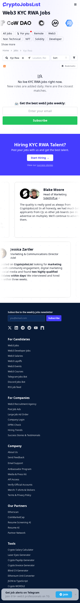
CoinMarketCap (16, 517)
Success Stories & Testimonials (24, 435)
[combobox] (60, 58)
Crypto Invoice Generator (21, 565)
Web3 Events (15, 366)
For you (24, 33)
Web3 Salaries (15, 355)
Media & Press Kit (17, 474)
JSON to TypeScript (18, 581)
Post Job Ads (14, 409)
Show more (8, 44)
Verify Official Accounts (20, 484)
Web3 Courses (15, 371)
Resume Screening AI (19, 522)
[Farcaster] (42, 328)
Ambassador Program (19, 469)
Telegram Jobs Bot (17, 376)
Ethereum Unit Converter (21, 575)
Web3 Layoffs (15, 361)
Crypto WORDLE (16, 586)
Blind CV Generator (18, 570)
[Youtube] (36, 328)
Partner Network (16, 532)
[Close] (75, 594)
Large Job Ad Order (18, 414)
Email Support (15, 463)
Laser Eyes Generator (19, 555)
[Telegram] (23, 328)
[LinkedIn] (16, 328)
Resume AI (13, 527)
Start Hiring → (40, 157)
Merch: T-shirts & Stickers (21, 489)
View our (40, 165)
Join (65, 594)
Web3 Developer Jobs (19, 350)
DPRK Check (14, 424)
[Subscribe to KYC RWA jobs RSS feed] (4, 66)
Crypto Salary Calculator (20, 549)
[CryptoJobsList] (21, 4)
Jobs (16, 50)
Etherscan (13, 512)
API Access (13, 479)
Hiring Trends (15, 430)
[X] (10, 328)
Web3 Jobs (13, 345)
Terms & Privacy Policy (19, 495)
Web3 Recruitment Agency (22, 404)
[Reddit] (29, 328)
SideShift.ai (47, 198)
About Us (13, 452)
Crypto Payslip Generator (21, 560)
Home (6, 50)
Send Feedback (16, 457)
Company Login (16, 419)
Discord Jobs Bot (16, 381)
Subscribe (40, 120)
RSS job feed (14, 387)
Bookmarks (70, 66)
